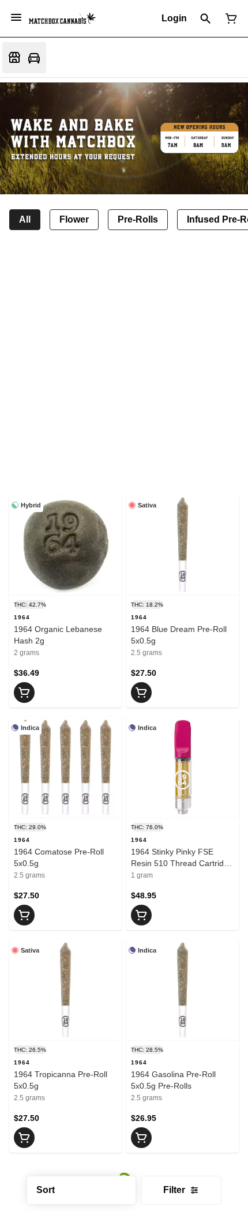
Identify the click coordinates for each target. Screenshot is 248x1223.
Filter (174, 1190)
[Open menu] (16, 17)
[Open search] (205, 18)
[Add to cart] (24, 692)
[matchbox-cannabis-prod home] (62, 18)
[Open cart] (229, 18)
